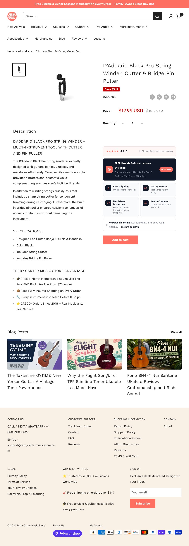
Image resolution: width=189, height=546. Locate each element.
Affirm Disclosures (126, 444)
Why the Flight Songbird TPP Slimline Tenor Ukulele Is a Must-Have (94, 381)
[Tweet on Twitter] (166, 97)
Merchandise (43, 38)
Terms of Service (18, 482)
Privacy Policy (17, 476)
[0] (178, 16)
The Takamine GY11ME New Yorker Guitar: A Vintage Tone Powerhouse (34, 381)
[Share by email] (173, 97)
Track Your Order (79, 426)
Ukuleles (59, 27)
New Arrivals (16, 27)
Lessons (99, 38)
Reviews (77, 38)
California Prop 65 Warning (25, 494)
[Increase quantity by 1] (142, 123)
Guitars (80, 27)
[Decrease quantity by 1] (122, 123)
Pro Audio (102, 27)
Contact (73, 432)
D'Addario (109, 96)
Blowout (37, 27)
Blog (62, 38)
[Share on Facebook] (152, 97)
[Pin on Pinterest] (159, 97)
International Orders (128, 438)
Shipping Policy (124, 432)
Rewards (120, 450)
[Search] (157, 16)
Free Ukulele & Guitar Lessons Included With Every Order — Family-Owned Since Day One (94, 4)
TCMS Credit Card (126, 456)
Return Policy (123, 426)
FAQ (71, 438)
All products (25, 51)
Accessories (15, 38)
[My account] (171, 16)
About (168, 426)
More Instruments (132, 27)
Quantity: (109, 123)
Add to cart (120, 240)
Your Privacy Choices (22, 488)
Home (10, 51)
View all (176, 332)
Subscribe (142, 503)
